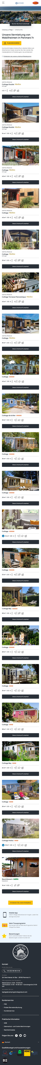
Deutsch (7, 1042)
